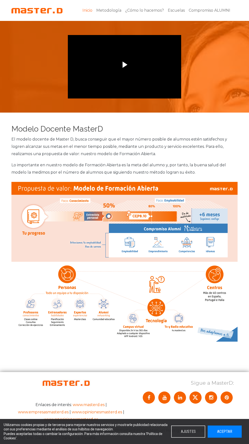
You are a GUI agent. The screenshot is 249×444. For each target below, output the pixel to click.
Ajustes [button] (188, 431)
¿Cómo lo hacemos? (144, 10)
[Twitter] (195, 397)
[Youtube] (164, 397)
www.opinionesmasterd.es (97, 412)
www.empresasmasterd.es (43, 412)
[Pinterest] (227, 397)
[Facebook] (149, 397)
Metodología (108, 10)
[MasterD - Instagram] (211, 397)
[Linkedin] (180, 397)
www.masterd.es (89, 404)
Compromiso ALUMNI (209, 10)
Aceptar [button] (224, 431)
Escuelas (176, 10)
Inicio (87, 10)
